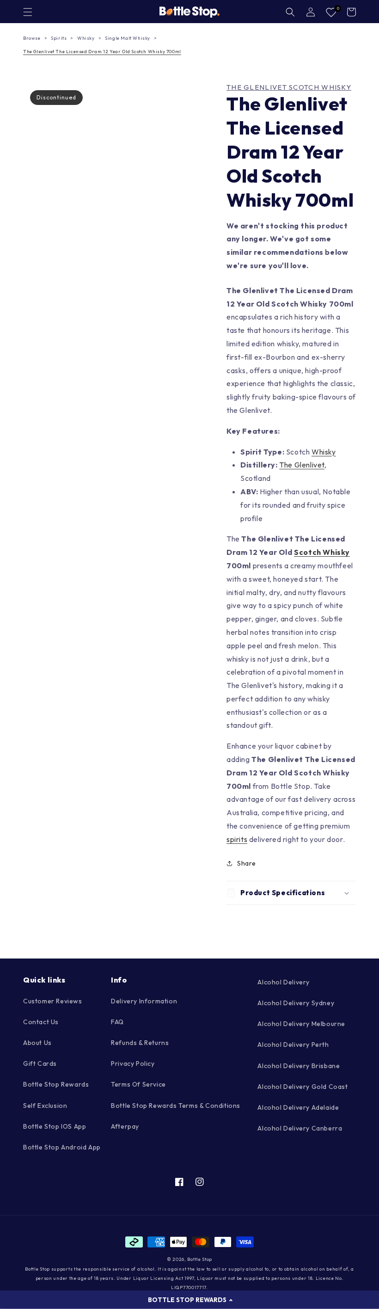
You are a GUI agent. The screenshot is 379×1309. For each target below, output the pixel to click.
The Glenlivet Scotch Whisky (288, 87)
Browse (32, 38)
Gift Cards (40, 1063)
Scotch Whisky (322, 552)
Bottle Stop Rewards (56, 1084)
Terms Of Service (138, 1084)
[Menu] (28, 12)
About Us (37, 1043)
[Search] (290, 12)
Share (246, 863)
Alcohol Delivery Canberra (299, 1128)
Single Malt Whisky (127, 38)
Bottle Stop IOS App (54, 1126)
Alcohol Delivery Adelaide (298, 1107)
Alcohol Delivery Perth (293, 1044)
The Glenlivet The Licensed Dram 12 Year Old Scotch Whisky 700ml (102, 52)
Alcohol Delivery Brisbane (298, 1066)
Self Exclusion (45, 1105)
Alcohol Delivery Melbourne (301, 1024)
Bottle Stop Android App (62, 1147)
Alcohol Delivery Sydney (295, 1003)
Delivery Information (144, 1001)
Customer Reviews (52, 1001)
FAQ (117, 1022)
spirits (236, 839)
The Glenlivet (301, 464)
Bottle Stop (199, 1259)
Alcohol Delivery (283, 982)
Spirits (59, 38)
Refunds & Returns (140, 1043)
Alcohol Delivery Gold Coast (302, 1086)
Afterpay (125, 1126)
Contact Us (41, 1022)
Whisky (86, 38)
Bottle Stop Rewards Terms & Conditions (175, 1105)
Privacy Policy (132, 1063)
